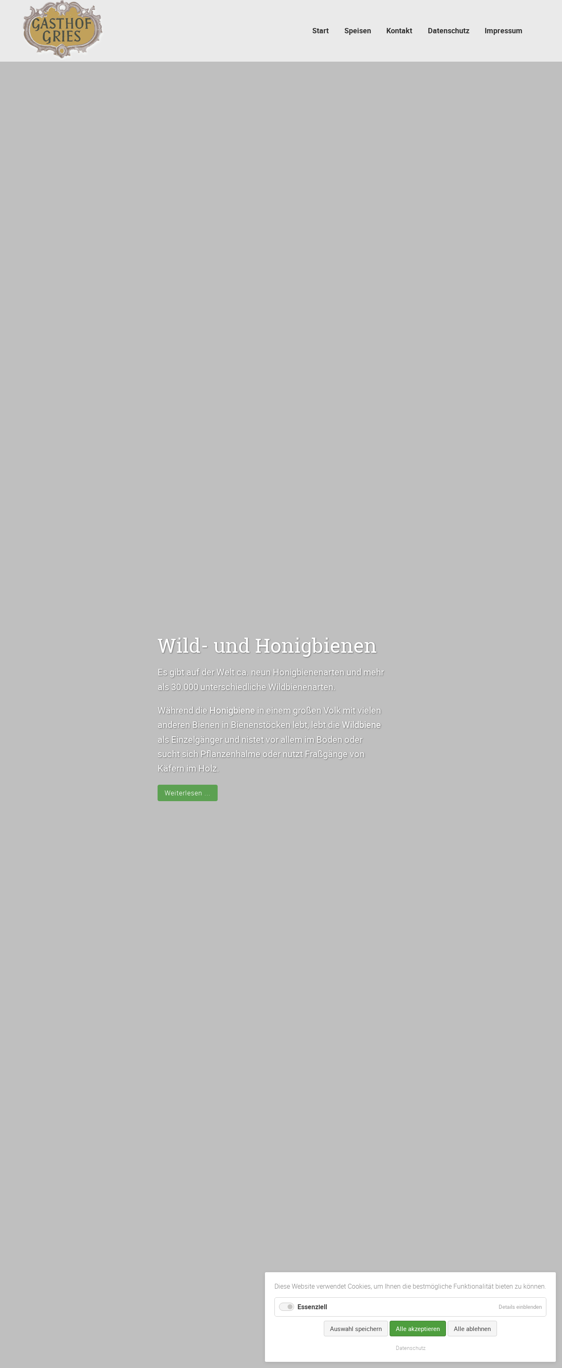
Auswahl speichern (356, 1328)
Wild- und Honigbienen (267, 645)
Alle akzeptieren (418, 1328)
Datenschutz (410, 1348)
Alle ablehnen (472, 1328)
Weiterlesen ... (188, 792)
